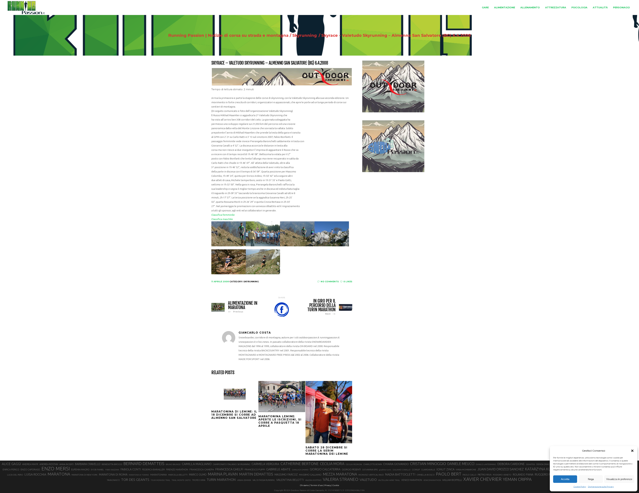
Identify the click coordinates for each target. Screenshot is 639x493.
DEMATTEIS (530, 464)
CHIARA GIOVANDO (396, 464)
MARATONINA (158, 474)
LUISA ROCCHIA (35, 474)
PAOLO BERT (448, 474)
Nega (591, 479)
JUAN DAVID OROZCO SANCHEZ (500, 469)
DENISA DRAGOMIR (545, 464)
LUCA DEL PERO (15, 474)
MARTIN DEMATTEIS (256, 474)
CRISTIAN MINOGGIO (428, 463)
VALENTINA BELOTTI (290, 479)
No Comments (330, 281)
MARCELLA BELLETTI (178, 475)
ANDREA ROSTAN (48, 464)
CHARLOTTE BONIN (372, 464)
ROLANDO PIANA (523, 474)
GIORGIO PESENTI (351, 469)
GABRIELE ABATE (278, 469)
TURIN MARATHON (221, 480)
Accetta (565, 479)
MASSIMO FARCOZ (286, 474)
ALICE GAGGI (11, 464)
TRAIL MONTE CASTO (181, 480)
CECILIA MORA (332, 464)
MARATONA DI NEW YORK (85, 474)
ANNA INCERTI (66, 464)
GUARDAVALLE (428, 469)
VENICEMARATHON (432, 480)
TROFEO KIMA (198, 480)
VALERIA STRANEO (340, 479)
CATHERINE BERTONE (300, 463)
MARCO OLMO (198, 474)
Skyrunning (304, 35)
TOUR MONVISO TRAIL (160, 480)
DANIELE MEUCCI (460, 464)
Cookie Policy (579, 486)
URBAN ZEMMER (244, 480)
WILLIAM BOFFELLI (452, 480)
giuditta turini (385, 470)
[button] (632, 450)
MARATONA (59, 474)
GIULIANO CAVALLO (402, 470)
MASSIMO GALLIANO (310, 474)
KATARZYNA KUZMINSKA (545, 469)
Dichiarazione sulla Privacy (601, 486)
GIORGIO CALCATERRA (325, 469)
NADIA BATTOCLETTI (400, 474)
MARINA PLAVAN (223, 474)
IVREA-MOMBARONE (466, 469)
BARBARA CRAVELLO (87, 464)
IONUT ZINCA (445, 469)
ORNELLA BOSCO (426, 474)
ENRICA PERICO (11, 469)
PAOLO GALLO (469, 475)
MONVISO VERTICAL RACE (371, 475)
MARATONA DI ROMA (113, 474)
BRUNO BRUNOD (173, 464)
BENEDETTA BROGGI (112, 464)
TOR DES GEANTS (135, 480)
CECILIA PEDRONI (354, 464)
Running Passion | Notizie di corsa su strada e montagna (228, 35)
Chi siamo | (305, 485)
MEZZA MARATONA (340, 474)
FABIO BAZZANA (112, 470)
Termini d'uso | (317, 485)
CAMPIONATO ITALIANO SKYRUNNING (231, 464)
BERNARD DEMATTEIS (143, 463)
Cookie (335, 485)
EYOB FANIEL (97, 469)
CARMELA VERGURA (265, 464)
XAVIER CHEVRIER (482, 479)
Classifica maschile (222, 219)
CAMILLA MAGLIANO (197, 464)
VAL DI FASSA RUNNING (263, 480)
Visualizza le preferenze (619, 479)
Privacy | (328, 485)
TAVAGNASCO (113, 480)
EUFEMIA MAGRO (80, 469)
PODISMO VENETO (502, 475)
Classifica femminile (223, 214)
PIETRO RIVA (485, 474)
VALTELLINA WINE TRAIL (389, 480)
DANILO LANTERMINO (486, 464)
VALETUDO (368, 480)
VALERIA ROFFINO (313, 480)
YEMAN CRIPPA (517, 479)
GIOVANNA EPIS (370, 469)
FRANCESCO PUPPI (255, 469)
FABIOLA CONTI (130, 469)
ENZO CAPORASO (30, 469)
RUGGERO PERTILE (547, 474)
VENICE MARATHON (411, 480)
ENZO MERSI (55, 469)
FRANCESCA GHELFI (229, 469)
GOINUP (416, 469)
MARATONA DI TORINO (139, 475)
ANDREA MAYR (30, 464)
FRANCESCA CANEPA (201, 469)
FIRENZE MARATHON (177, 469)
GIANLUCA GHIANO (300, 470)
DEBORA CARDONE (511, 464)
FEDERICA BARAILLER (153, 469)
